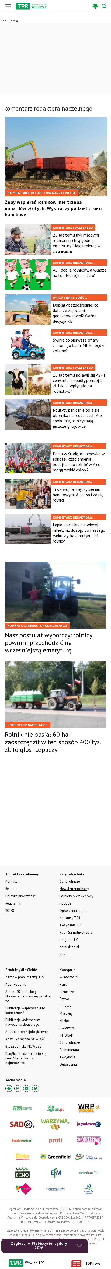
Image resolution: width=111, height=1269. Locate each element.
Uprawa (65, 1006)
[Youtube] (26, 1088)
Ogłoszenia (68, 1064)
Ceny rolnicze (70, 1042)
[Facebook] (8, 1088)
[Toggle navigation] (8, 6)
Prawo (64, 999)
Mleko (64, 1020)
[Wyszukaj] (104, 6)
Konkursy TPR (70, 918)
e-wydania (67, 1057)
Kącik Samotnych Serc (76, 932)
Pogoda (65, 903)
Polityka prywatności (20, 896)
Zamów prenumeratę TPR (24, 977)
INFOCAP (66, 1035)
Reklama (11, 888)
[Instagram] (17, 1088)
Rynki (63, 984)
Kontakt (11, 881)
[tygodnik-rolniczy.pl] (31, 6)
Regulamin (13, 903)
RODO (9, 910)
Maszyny (66, 1013)
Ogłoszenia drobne (74, 910)
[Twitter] (35, 1088)
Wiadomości (69, 977)
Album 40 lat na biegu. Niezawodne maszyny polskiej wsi (28, 996)
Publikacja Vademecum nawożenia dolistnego (22, 1022)
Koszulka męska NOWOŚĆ (25, 1039)
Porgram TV (69, 939)
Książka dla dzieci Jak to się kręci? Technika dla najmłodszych (25, 1058)
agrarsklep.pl (69, 947)
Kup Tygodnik (15, 984)
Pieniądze (67, 991)
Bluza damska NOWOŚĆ (23, 1046)
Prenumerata (69, 1050)
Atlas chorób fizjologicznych (26, 1032)
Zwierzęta (67, 1028)
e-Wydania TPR (71, 925)
